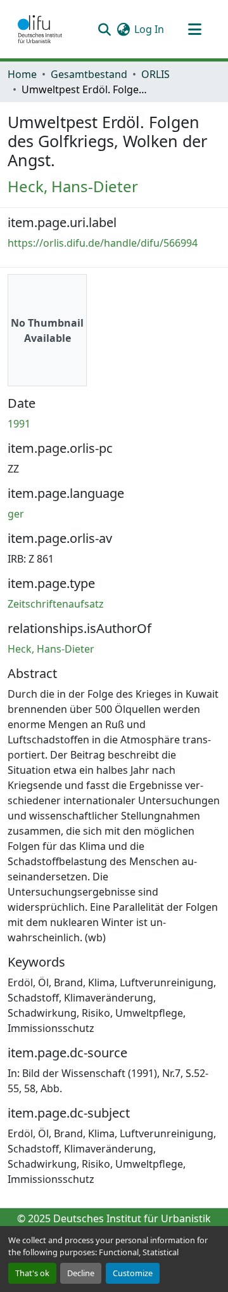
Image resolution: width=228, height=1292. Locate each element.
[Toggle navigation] (194, 29)
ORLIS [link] (155, 74)
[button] (40, 29)
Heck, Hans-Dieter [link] (73, 186)
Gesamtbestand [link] (89, 74)
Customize (133, 1273)
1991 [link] (19, 424)
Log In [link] (149, 29)
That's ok (32, 1273)
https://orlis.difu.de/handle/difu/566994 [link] (103, 243)
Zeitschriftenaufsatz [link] (56, 604)
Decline (80, 1273)
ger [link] (16, 514)
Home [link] (22, 74)
